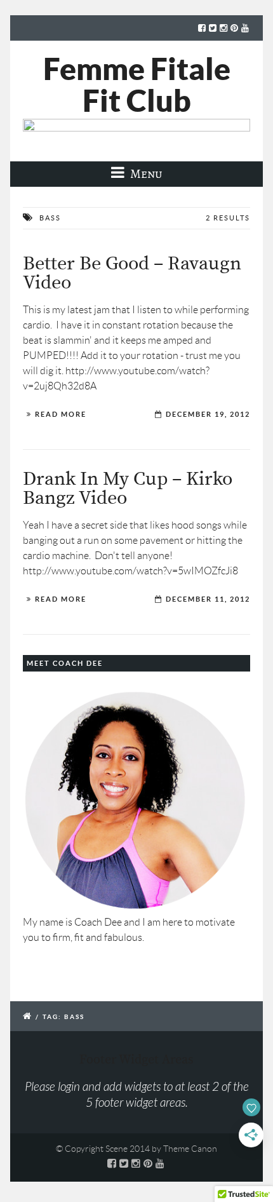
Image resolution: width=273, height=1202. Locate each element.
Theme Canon (190, 1149)
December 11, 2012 (208, 599)
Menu (145, 174)
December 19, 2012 (208, 414)
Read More (60, 414)
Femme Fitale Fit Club (136, 84)
